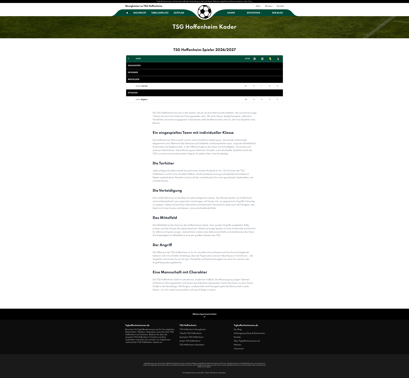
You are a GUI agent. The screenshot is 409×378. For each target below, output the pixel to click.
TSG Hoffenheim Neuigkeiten (192, 329)
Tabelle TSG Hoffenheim (190, 333)
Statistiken (253, 13)
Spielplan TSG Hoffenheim (191, 337)
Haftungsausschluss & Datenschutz (249, 333)
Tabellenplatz (159, 13)
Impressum (239, 349)
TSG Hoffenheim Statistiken (191, 345)
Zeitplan (179, 13)
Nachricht (139, 13)
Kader (231, 13)
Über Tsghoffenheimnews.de (247, 341)
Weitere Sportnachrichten (205, 314)
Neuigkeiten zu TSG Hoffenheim (143, 6)
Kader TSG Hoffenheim (189, 341)
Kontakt (280, 6)
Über (258, 6)
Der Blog (277, 13)
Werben (268, 6)
